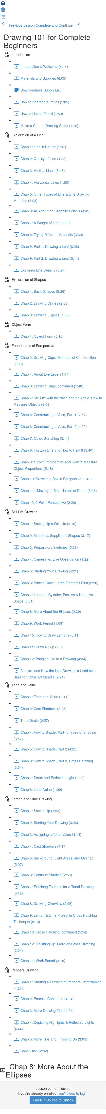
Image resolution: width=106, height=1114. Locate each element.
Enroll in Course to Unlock (53, 1099)
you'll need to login (73, 1093)
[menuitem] (3, 11)
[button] (3, 4)
